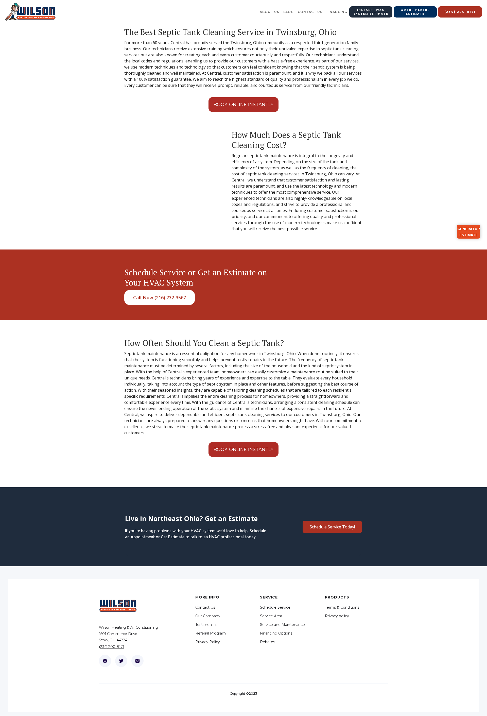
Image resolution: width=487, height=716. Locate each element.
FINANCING (336, 12)
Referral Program (210, 633)
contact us (310, 12)
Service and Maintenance (282, 625)
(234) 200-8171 (111, 646)
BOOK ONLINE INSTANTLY (243, 104)
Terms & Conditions (342, 607)
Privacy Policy (207, 642)
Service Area (271, 616)
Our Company (207, 616)
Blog (288, 12)
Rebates (267, 642)
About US (269, 12)
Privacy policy (337, 616)
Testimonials (206, 625)
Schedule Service (275, 607)
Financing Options (276, 633)
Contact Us (205, 607)
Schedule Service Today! (332, 527)
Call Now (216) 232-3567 (159, 297)
